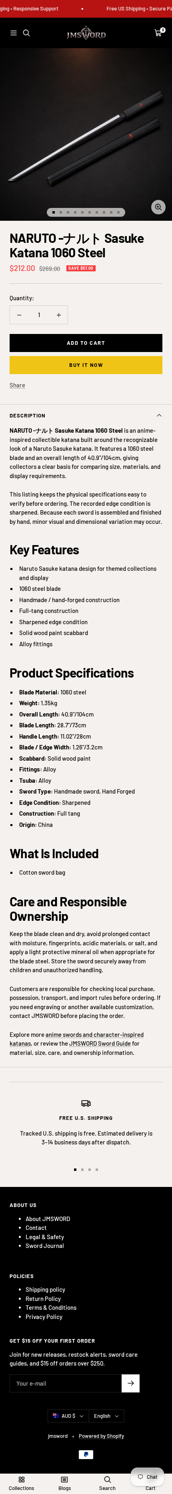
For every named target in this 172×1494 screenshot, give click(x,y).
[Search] (26, 33)
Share (17, 385)
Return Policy (43, 1298)
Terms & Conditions (51, 1307)
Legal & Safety (45, 1236)
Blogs (64, 1488)
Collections (21, 1488)
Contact (36, 1227)
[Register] (131, 1383)
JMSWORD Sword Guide (100, 1043)
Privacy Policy (44, 1316)
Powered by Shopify (101, 1436)
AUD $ (68, 1416)
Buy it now (86, 365)
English (102, 1416)
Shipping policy (45, 1289)
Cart (151, 1488)
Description (28, 415)
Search (107, 1488)
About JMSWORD (48, 1218)
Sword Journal (45, 1245)
